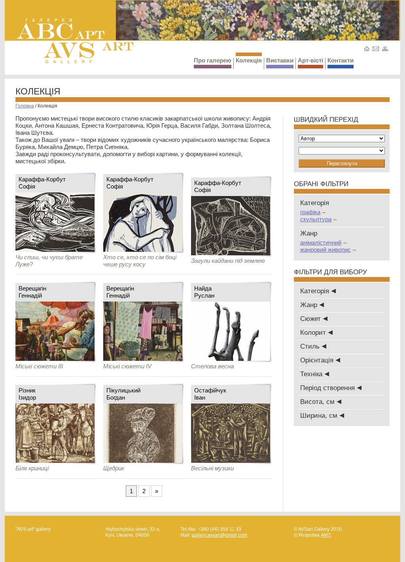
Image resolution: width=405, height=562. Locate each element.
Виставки (279, 60)
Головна (24, 106)
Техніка (312, 374)
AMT (325, 535)
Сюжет (311, 318)
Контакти (340, 60)
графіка (310, 212)
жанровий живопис (325, 249)
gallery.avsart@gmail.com (219, 535)
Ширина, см (319, 415)
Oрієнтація (317, 360)
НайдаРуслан (204, 292)
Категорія (315, 291)
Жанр (309, 305)
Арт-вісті (310, 60)
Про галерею (212, 60)
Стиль (311, 346)
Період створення (328, 388)
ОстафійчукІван (210, 394)
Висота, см (318, 401)
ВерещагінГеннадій (32, 292)
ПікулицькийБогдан (123, 394)
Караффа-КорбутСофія (42, 183)
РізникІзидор (27, 394)
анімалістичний (320, 242)
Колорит (314, 332)
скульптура (315, 219)
